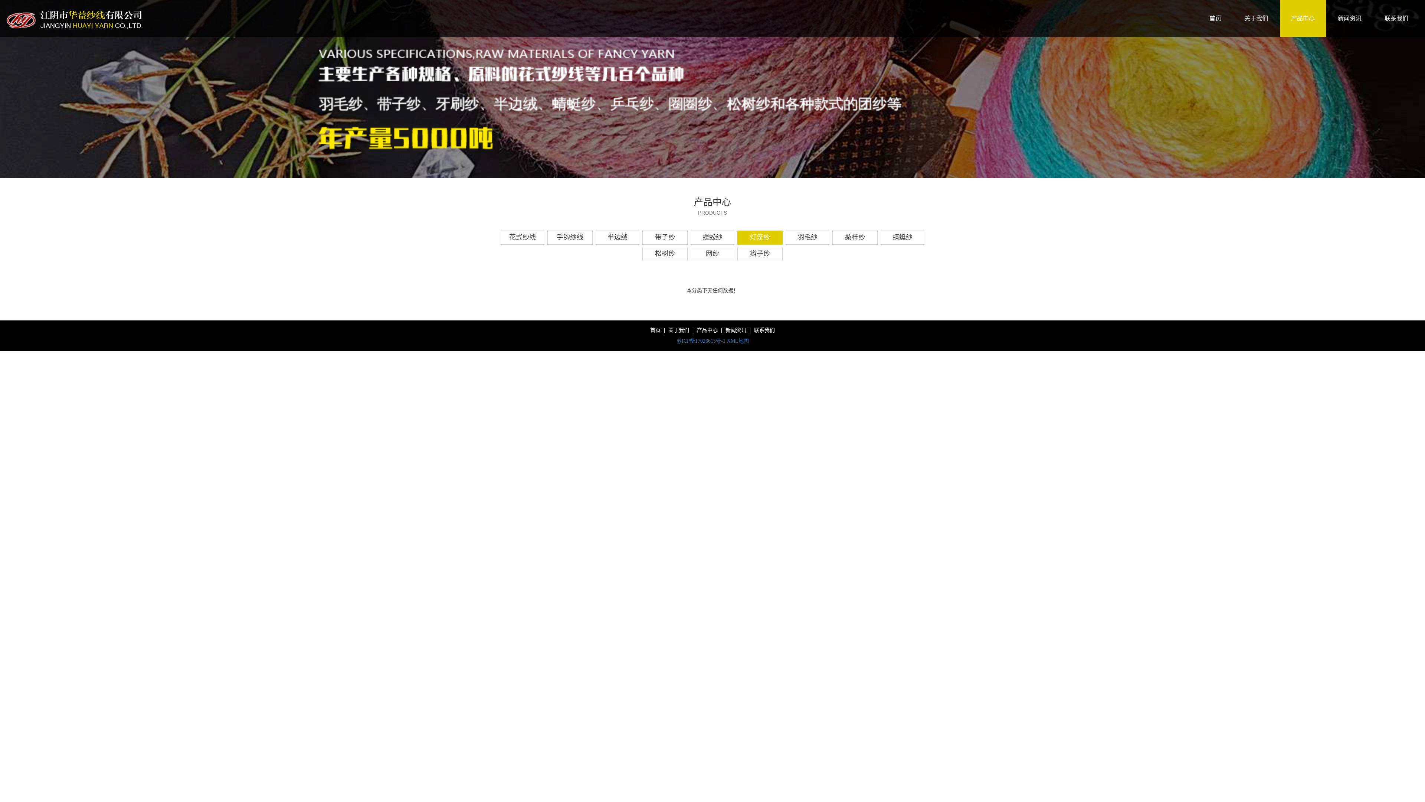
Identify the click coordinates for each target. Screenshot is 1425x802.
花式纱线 (522, 237)
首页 (1215, 18)
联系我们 (1396, 18)
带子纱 (665, 237)
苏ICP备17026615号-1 (701, 341)
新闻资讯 (1350, 18)
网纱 (712, 253)
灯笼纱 (760, 237)
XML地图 (738, 341)
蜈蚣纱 (712, 237)
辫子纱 (760, 253)
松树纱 (665, 253)
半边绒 (617, 237)
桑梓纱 (855, 237)
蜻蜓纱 (902, 237)
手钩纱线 (570, 237)
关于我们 (1256, 18)
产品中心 (1303, 18)
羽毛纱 (807, 237)
